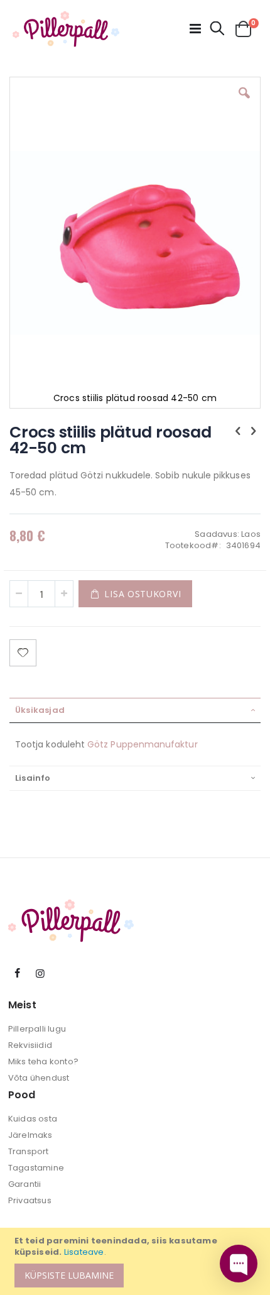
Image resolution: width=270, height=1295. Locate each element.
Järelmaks (30, 1135)
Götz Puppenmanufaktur (142, 744)
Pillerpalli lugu (37, 1029)
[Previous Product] (238, 431)
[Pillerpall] (66, 29)
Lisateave (84, 1252)
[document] (136, 1261)
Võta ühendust (39, 1078)
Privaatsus (29, 1200)
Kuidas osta (32, 1119)
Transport (28, 1151)
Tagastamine (36, 1168)
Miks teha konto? (43, 1061)
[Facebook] (17, 973)
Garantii (24, 1184)
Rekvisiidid (30, 1045)
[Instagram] (40, 973)
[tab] (135, 710)
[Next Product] (254, 431)
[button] (244, 102)
